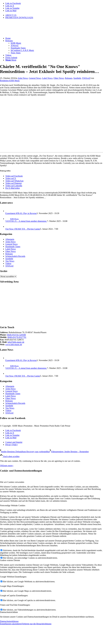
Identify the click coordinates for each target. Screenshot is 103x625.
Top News (9, 261)
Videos (8, 263)
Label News (47, 78)
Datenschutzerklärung (9, 621)
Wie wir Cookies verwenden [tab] (12, 482)
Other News (59, 78)
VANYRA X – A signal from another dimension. (26, 221)
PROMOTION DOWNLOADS (19, 17)
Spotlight (77, 78)
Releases (68, 78)
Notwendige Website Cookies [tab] (12, 505)
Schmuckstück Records (15, 256)
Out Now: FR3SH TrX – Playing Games (22, 229)
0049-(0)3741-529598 (16, 335)
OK (1, 465)
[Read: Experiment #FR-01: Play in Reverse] (7, 211)
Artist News (23, 78)
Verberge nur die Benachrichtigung (36, 624)
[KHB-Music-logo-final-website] (20, 34)
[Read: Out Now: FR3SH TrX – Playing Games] (7, 226)
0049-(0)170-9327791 (17, 337)
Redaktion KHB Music (10, 80)
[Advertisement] (51, 304)
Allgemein (9, 239)
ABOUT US (10, 15)
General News (35, 78)
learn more (7, 465)
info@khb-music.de (16, 342)
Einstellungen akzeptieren (11, 624)
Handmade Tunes (12, 246)
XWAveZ (86, 78)
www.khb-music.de (13, 344)
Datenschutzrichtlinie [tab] (9, 612)
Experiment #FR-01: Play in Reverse (21, 213)
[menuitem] (54, 15)
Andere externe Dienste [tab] (10, 560)
